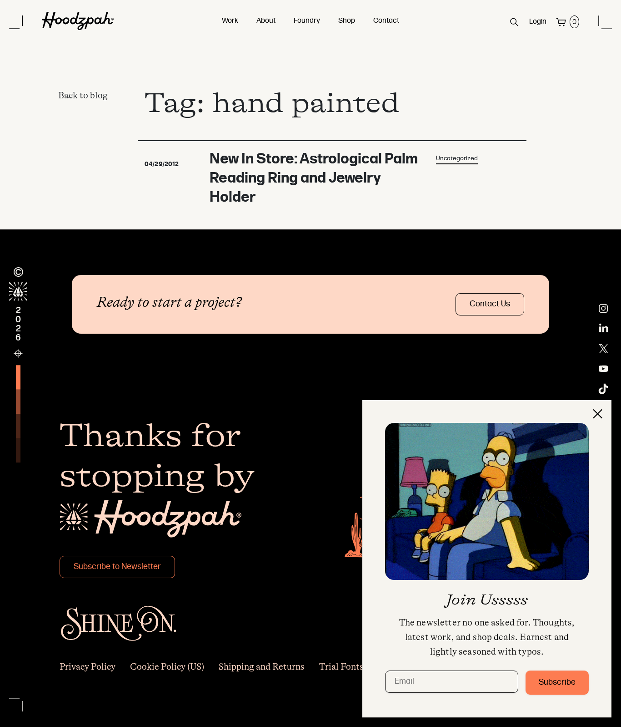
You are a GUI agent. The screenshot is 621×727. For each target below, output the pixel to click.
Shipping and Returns (262, 666)
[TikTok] (603, 388)
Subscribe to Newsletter (117, 567)
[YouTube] (603, 368)
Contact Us (490, 304)
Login (537, 21)
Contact (386, 21)
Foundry (307, 21)
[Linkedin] (603, 328)
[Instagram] (603, 308)
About (265, 21)
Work (230, 21)
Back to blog (83, 95)
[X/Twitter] (603, 348)
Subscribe (557, 682)
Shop (346, 21)
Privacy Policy (87, 666)
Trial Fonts (341, 666)
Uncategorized (457, 158)
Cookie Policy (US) (167, 666)
